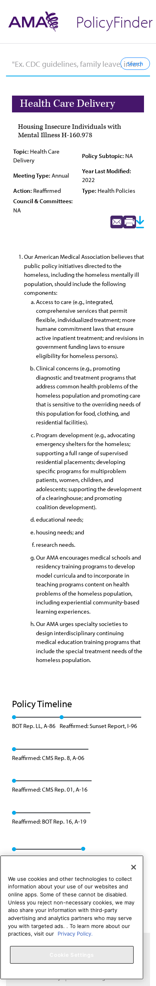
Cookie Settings (72, 955)
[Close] (133, 867)
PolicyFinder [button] (114, 21)
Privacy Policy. (75, 933)
